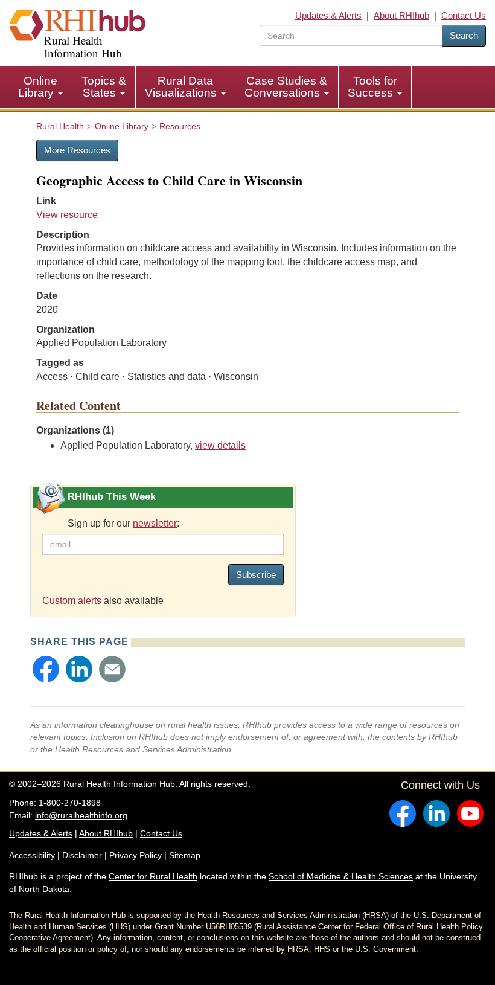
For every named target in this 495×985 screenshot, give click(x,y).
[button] (46, 669)
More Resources (77, 150)
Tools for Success (372, 86)
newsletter (155, 523)
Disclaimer (82, 855)
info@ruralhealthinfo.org (81, 815)
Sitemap (184, 855)
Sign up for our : (123, 523)
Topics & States (103, 86)
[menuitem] (40, 87)
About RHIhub (401, 15)
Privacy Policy (135, 855)
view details (220, 445)
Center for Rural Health (153, 876)
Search (464, 35)
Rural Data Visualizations (182, 86)
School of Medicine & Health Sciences (341, 876)
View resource (67, 215)
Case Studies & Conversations (285, 86)
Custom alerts (71, 600)
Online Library (37, 86)
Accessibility (32, 855)
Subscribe (256, 575)
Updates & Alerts (328, 15)
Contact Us (463, 15)
